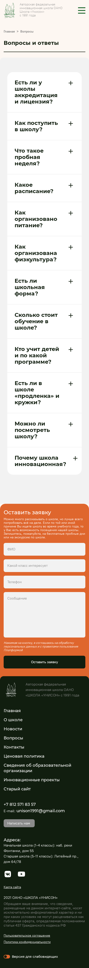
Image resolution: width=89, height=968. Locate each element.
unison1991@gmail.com (40, 810)
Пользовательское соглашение (27, 936)
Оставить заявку (44, 662)
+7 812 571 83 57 (20, 804)
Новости (13, 728)
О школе (13, 719)
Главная (9, 31)
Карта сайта (12, 887)
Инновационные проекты (32, 779)
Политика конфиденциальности (27, 942)
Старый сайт (17, 789)
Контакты (14, 747)
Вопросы (13, 738)
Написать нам (18, 823)
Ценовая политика (24, 756)
